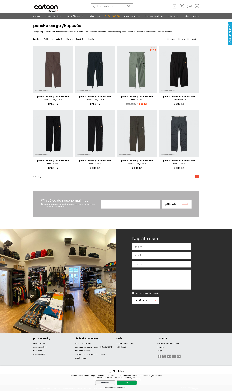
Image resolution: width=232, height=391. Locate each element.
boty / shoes (173, 16)
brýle (186, 16)
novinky (36, 16)
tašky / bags (94, 16)
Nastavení (105, 383)
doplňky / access (132, 16)
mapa (159, 350)
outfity (196, 16)
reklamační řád (39, 354)
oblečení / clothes (53, 16)
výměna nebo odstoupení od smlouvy (91, 354)
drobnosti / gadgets (154, 16)
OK (127, 383)
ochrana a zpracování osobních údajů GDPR (93, 347)
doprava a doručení (83, 350)
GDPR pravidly (152, 293)
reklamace (37, 350)
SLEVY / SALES (112, 16)
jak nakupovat (39, 343)
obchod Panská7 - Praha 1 (168, 343)
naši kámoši (121, 347)
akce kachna (80, 358)
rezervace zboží (40, 347)
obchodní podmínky (83, 343)
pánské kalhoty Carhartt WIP (53, 97)
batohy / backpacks (75, 16)
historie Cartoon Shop (125, 343)
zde (126, 388)
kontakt (160, 347)
